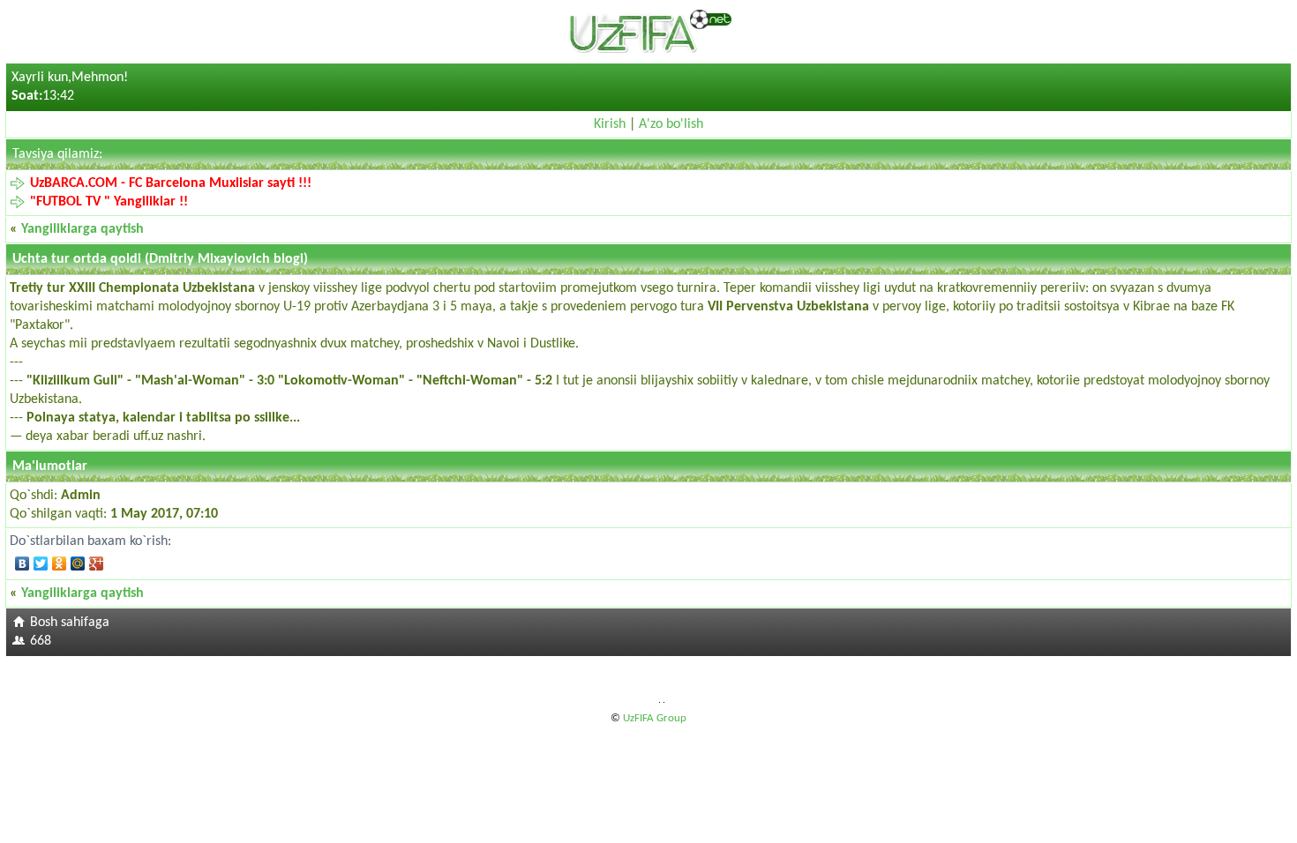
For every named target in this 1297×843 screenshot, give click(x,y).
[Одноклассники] (59, 563)
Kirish (610, 124)
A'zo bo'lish (671, 124)
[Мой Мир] (78, 563)
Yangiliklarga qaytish (82, 229)
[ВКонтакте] (22, 563)
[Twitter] (41, 563)
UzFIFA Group (654, 718)
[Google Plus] (96, 563)
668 (40, 641)
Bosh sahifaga (69, 622)
